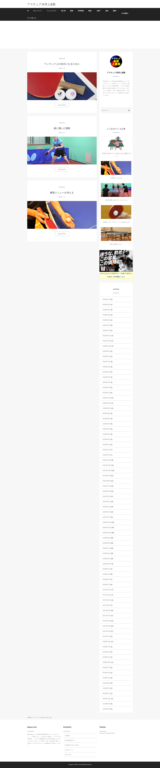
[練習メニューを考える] (62, 215)
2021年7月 (106, 486)
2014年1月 (106, 693)
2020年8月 (106, 543)
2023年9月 (106, 351)
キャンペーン (37, 10)
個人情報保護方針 (69, 740)
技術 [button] (98, 10)
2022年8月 (106, 419)
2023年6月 (106, 367)
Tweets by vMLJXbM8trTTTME (107, 733)
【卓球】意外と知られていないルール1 (116, 200)
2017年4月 (106, 631)
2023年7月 (106, 361)
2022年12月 (107, 398)
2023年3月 (106, 382)
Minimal (76, 764)
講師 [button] (114, 10)
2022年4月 (106, 439)
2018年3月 (106, 574)
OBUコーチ (62, 68)
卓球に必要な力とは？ (116, 244)
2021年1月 (106, 517)
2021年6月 (106, 491)
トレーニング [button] (51, 10)
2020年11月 (107, 527)
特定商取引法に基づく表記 (71, 745)
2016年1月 (106, 657)
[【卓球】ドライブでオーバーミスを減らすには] (116, 212)
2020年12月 (107, 522)
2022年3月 (106, 444)
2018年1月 (106, 584)
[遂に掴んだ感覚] (62, 150)
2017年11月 (107, 595)
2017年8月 (106, 610)
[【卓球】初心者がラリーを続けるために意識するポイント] (116, 143)
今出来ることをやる (116, 178)
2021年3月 (106, 507)
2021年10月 (107, 470)
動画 (71, 10)
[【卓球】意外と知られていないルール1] (116, 190)
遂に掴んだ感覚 (62, 128)
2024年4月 (106, 315)
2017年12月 (107, 590)
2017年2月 (106, 636)
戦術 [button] (89, 10)
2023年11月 (107, 341)
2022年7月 (106, 424)
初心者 (63, 10)
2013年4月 (106, 709)
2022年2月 (106, 450)
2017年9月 (106, 605)
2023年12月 (107, 336)
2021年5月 (106, 496)
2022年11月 (107, 403)
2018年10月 (107, 564)
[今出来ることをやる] (116, 168)
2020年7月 (106, 548)
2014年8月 (106, 683)
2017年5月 (106, 626)
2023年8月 (106, 356)
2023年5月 (106, 372)
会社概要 (67, 735)
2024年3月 (106, 320)
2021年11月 (107, 465)
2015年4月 (106, 673)
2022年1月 (106, 455)
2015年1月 (106, 678)
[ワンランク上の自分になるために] (62, 86)
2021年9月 (106, 476)
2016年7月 (106, 647)
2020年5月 (106, 558)
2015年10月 (107, 662)
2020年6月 (106, 553)
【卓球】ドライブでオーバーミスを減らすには (116, 222)
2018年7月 (106, 569)
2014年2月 (106, 688)
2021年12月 (107, 460)
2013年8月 (106, 704)
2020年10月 (107, 533)
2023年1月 (106, 393)
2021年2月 (106, 512)
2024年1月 (106, 330)
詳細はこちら (120, 277)
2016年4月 (106, 652)
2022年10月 (107, 408)
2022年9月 (106, 413)
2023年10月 (107, 346)
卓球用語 (81, 10)
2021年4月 (106, 501)
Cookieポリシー (69, 750)
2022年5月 (106, 434)
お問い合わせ (68, 754)
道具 (106, 10)
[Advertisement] (80, 35)
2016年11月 (107, 641)
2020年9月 (106, 538)
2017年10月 (107, 600)
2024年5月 (106, 310)
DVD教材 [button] (125, 13)
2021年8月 (106, 481)
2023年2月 (106, 387)
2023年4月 (106, 377)
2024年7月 (106, 299)
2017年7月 (106, 616)
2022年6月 (106, 429)
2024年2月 (106, 325)
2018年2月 (106, 579)
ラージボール (31, 18)
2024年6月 (106, 304)
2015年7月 (106, 667)
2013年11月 (107, 698)
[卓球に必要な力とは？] (116, 234)
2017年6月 (106, 621)
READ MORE (62, 105)
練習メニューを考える (62, 192)
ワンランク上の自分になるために (62, 64)
